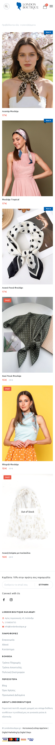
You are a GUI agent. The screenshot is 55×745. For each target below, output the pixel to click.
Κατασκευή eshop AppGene (35, 728)
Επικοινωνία (8, 640)
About (5, 644)
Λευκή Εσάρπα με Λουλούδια (16, 553)
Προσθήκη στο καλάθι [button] (20, 101)
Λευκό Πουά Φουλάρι (12, 288)
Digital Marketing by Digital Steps (16, 732)
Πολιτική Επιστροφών (13, 672)
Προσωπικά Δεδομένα (13, 695)
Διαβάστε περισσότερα (27, 541)
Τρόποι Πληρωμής (11, 662)
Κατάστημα (8, 649)
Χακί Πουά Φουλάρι (11, 376)
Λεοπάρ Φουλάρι (10, 111)
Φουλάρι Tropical (10, 199)
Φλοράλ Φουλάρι (10, 464)
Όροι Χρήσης (8, 690)
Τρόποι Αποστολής (12, 667)
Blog (4, 685)
